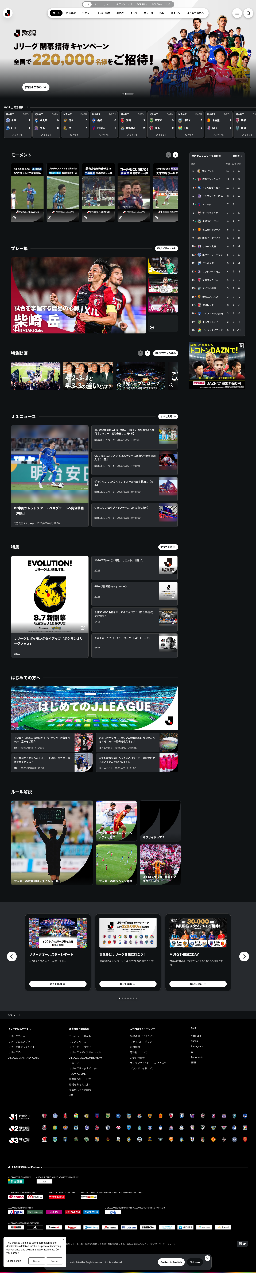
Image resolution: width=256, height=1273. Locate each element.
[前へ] (168, 155)
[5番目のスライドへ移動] (130, 998)
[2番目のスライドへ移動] (129, 94)
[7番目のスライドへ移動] (136, 998)
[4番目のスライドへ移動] (128, 998)
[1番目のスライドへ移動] (123, 93)
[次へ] (175, 155)
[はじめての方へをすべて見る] (94, 708)
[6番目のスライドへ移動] (133, 998)
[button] (237, 13)
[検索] (248, 13)
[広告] (217, 365)
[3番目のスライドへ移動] (125, 998)
